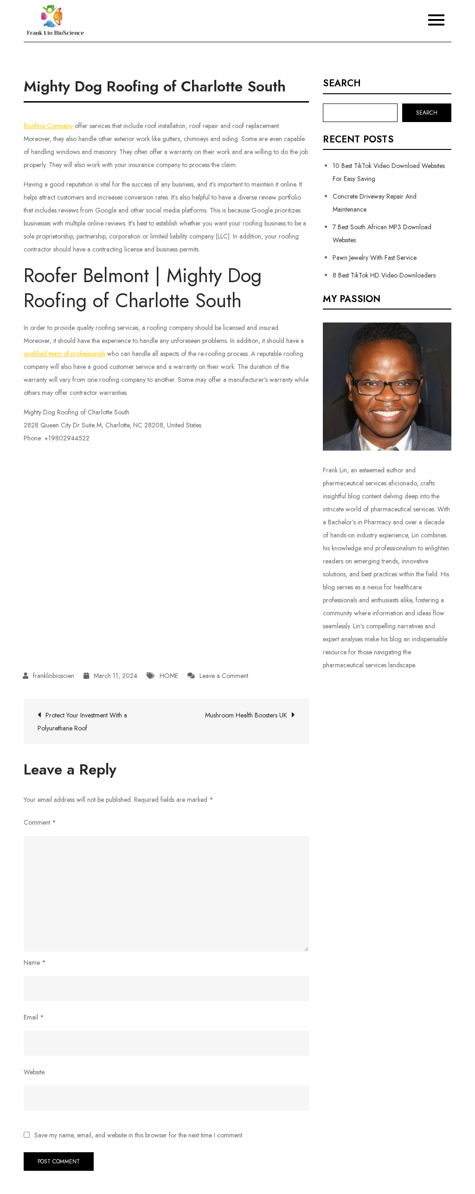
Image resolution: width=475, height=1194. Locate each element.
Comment (40, 822)
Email (34, 1017)
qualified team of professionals (64, 353)
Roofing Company (48, 125)
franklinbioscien (53, 675)
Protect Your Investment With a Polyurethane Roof (82, 721)
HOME (169, 675)
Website (34, 1072)
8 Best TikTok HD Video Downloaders (384, 275)
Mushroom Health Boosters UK (246, 715)
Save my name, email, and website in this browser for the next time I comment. (139, 1135)
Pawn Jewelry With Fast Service (375, 257)
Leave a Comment (223, 675)
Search (342, 83)
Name (35, 962)
